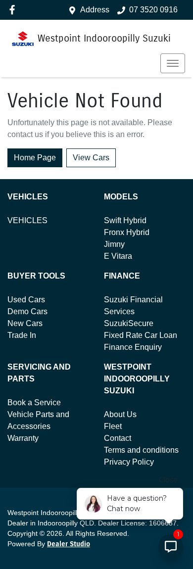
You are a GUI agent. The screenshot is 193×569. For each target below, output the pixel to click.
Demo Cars (27, 311)
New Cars (25, 323)
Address (94, 9)
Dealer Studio (68, 544)
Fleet (113, 426)
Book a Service (34, 402)
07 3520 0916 (153, 9)
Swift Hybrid (125, 220)
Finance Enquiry (133, 347)
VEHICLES (27, 220)
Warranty (23, 438)
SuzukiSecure (128, 323)
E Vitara (118, 256)
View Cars (91, 157)
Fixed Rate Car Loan (140, 335)
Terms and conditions (141, 450)
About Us (120, 414)
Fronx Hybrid (126, 232)
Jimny (114, 244)
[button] (172, 63)
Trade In (21, 335)
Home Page (35, 157)
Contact (117, 438)
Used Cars (26, 299)
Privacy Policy (129, 462)
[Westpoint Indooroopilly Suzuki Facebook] (14, 9)
